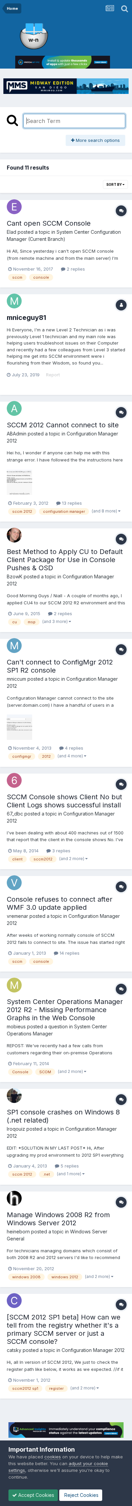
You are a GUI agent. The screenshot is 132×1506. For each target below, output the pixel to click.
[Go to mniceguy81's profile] (14, 301)
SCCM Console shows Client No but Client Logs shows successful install (64, 801)
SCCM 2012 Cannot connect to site (63, 425)
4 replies (73, 748)
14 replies (69, 953)
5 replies (69, 1166)
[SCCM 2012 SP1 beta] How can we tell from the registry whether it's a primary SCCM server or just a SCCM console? (63, 1329)
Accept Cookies (35, 1495)
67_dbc (15, 814)
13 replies (71, 503)
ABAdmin (16, 433)
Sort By (114, 184)
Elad (11, 232)
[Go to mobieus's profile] (14, 985)
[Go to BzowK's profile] (14, 535)
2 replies (75, 269)
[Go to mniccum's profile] (14, 645)
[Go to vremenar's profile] (14, 882)
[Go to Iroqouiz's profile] (14, 1095)
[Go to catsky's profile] (14, 1300)
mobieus (16, 1026)
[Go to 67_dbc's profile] (14, 780)
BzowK (14, 576)
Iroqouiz (16, 1129)
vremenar (17, 916)
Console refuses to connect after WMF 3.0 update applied (59, 903)
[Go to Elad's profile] (14, 206)
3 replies (60, 850)
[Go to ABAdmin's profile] (14, 408)
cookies (52, 1456)
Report (53, 374)
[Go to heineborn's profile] (14, 1198)
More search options (97, 140)
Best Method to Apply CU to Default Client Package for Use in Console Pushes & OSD (65, 560)
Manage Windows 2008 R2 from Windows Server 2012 (58, 1219)
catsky (14, 1350)
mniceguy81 (26, 317)
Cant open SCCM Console (49, 223)
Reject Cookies (80, 1495)
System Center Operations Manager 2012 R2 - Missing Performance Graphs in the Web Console (65, 1010)
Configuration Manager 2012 (93, 1350)
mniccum (16, 679)
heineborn (18, 1231)
